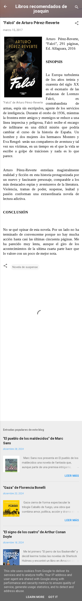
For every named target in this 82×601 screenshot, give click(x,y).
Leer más (72, 475)
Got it (53, 597)
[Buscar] (76, 8)
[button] (76, 24)
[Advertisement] (41, 388)
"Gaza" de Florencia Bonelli (24, 487)
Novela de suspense (25, 267)
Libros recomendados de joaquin (41, 9)
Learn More (35, 597)
